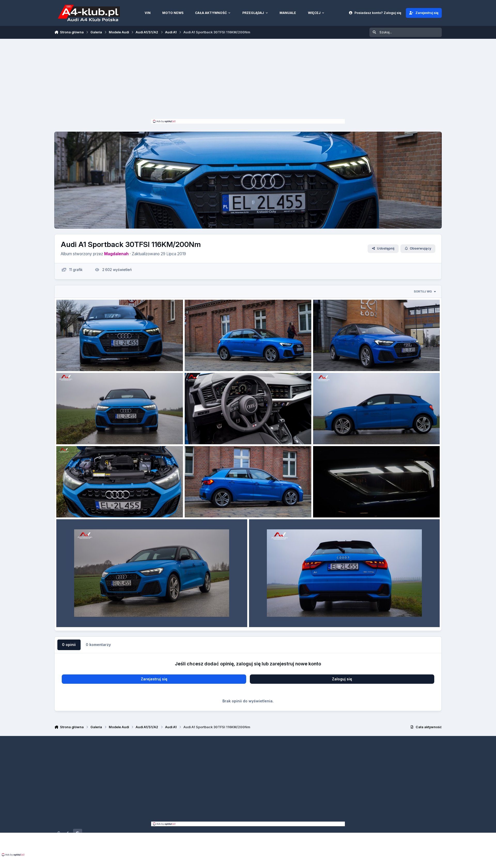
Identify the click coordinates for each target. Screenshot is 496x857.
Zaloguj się (342, 679)
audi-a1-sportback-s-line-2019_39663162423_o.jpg (300, 614)
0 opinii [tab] (69, 644)
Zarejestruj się (154, 679)
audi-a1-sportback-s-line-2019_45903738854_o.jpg (236, 432)
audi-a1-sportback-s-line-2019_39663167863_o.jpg (364, 505)
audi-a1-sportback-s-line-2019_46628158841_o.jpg (235, 359)
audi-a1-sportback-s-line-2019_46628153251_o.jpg (107, 432)
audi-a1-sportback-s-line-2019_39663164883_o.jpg (108, 614)
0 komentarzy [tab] (98, 644)
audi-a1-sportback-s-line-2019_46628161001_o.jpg (107, 359)
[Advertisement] (248, 80)
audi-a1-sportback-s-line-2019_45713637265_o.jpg (364, 432)
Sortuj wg (423, 291)
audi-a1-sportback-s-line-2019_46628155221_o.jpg (364, 359)
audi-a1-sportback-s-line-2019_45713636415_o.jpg (107, 505)
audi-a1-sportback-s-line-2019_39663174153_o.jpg (235, 505)
